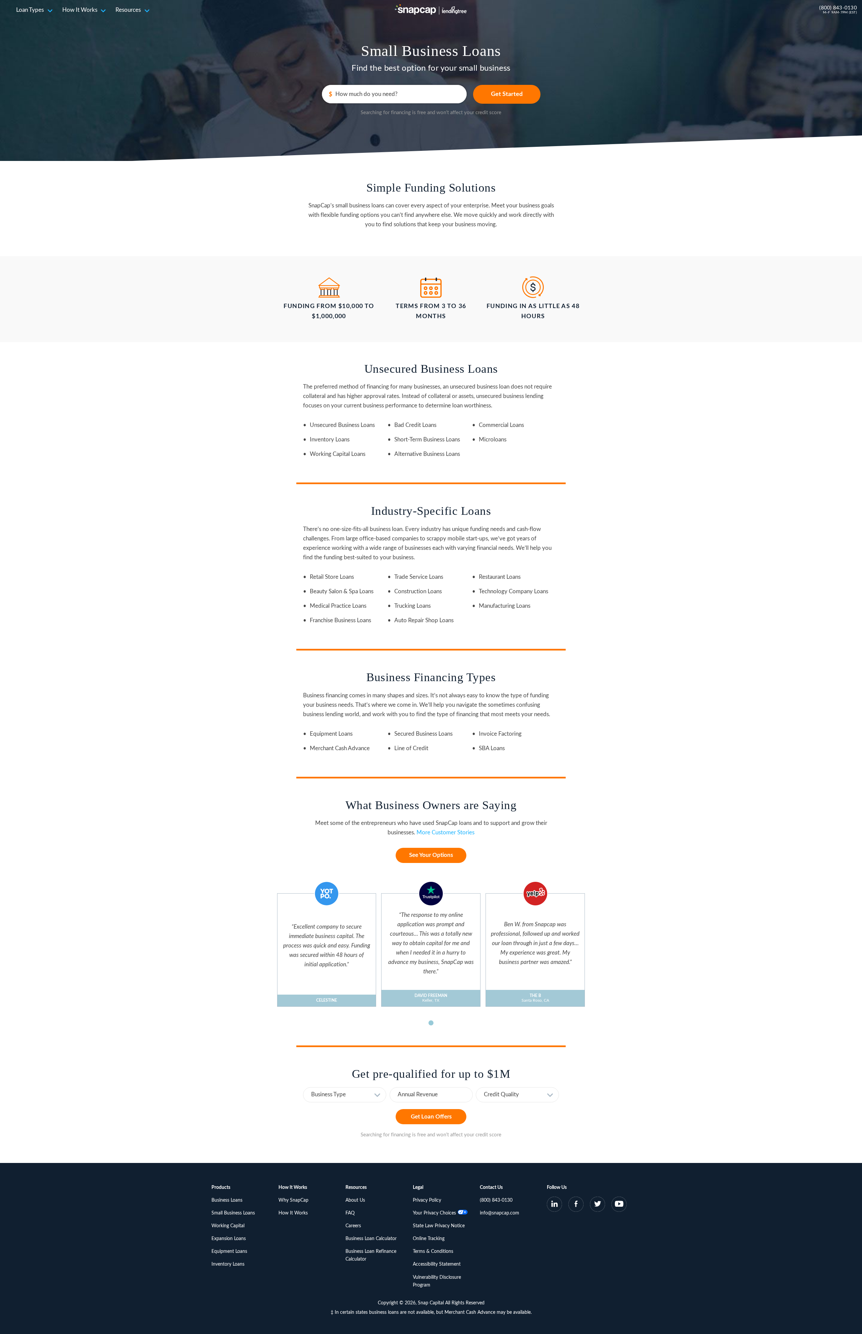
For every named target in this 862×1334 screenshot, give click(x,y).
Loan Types (30, 10)
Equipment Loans (229, 1251)
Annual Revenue (418, 1094)
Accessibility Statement (437, 1264)
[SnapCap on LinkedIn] (554, 1205)
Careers (353, 1226)
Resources (128, 10)
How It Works (79, 10)
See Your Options (431, 855)
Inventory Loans (227, 1264)
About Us (355, 1200)
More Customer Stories (445, 832)
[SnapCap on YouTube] (619, 1205)
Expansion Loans (228, 1238)
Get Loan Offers (431, 1117)
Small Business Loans (233, 1213)
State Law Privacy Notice (439, 1226)
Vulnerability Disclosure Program (437, 1281)
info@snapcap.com (499, 1213)
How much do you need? (366, 94)
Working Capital (227, 1226)
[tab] (431, 1023)
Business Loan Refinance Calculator (370, 1255)
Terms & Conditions (433, 1251)
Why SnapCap (293, 1200)
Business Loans (226, 1200)
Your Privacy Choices (434, 1213)
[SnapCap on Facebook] (576, 1205)
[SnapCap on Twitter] (597, 1205)
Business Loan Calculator (371, 1238)
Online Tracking (428, 1238)
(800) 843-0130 (838, 7)
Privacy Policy (427, 1200)
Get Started (507, 94)
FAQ (350, 1213)
